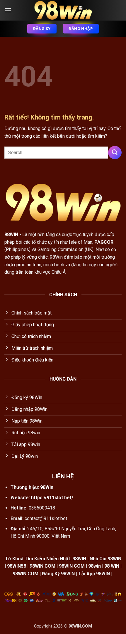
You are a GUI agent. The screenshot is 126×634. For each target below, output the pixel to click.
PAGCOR (103, 242)
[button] (7, 10)
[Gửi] (115, 152)
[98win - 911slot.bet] (63, 10)
